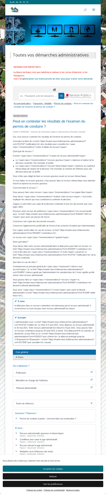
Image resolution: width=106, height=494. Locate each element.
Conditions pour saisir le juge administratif (38, 439)
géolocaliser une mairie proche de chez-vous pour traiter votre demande (57, 78)
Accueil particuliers (22, 103)
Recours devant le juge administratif (36, 445)
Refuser (53, 476)
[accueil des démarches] (54, 89)
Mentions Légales (73, 490)
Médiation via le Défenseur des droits (36, 451)
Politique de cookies (34, 490)
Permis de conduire (63, 103)
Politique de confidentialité (54, 490)
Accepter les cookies (53, 468)
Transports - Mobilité (42, 103)
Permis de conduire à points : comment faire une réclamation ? (48, 418)
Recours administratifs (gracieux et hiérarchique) (41, 433)
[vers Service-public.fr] (76, 96)
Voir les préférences (53, 484)
